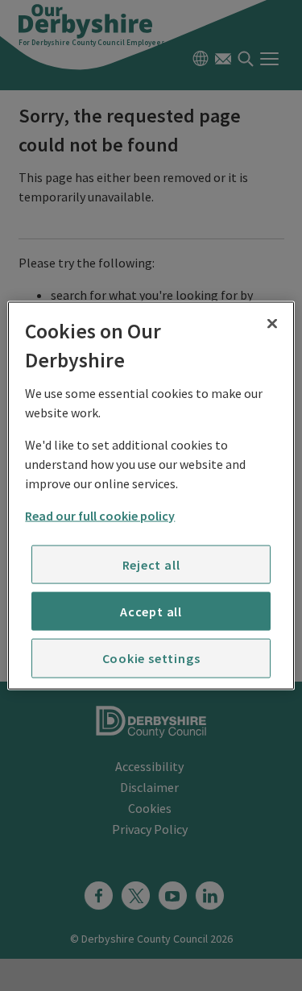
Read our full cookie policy (100, 515)
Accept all (151, 611)
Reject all (151, 564)
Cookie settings (151, 658)
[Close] (272, 324)
